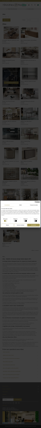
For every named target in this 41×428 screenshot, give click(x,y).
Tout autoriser (33, 225)
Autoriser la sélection (20, 225)
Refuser (7, 225)
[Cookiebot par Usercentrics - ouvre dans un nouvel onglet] (35, 202)
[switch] (15, 221)
